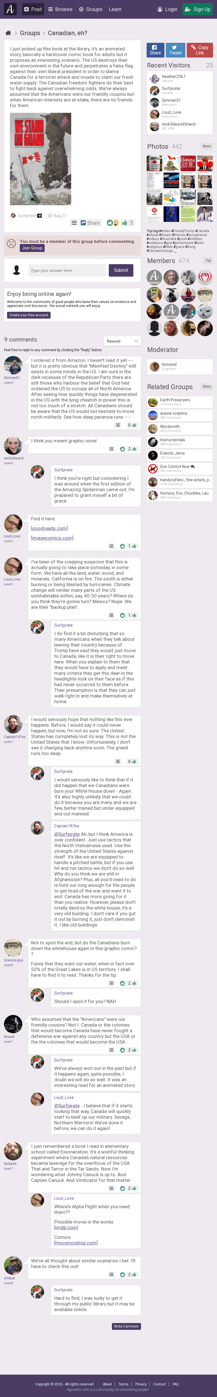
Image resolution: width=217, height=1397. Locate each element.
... (175, 251)
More (207, 146)
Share (155, 53)
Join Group (32, 248)
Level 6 (8, 382)
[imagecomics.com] (52, 538)
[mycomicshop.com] (76, 1243)
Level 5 (8, 541)
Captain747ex (66, 826)
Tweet (175, 53)
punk (183, 239)
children (196, 239)
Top (208, 260)
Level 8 (8, 965)
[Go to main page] (8, 33)
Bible (169, 247)
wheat (153, 235)
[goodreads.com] (49, 528)
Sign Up (202, 9)
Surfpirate (28, 215)
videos (154, 239)
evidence (156, 243)
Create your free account (28, 315)
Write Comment (126, 1326)
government (184, 243)
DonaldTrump (183, 231)
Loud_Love (64, 1097)
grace (180, 247)
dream (166, 235)
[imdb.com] (66, 1227)
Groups (94, 9)
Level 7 (8, 741)
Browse (64, 9)
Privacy (141, 1384)
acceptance (197, 235)
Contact (159, 1384)
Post (36, 9)
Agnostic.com (10, 9)
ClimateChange (161, 251)
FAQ (176, 1384)
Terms (124, 1384)
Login (171, 9)
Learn (115, 9)
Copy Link (202, 50)
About (107, 1384)
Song (191, 247)
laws (200, 243)
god (169, 243)
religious (155, 247)
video (166, 231)
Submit (121, 270)
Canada (203, 231)
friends (179, 235)
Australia (169, 239)
